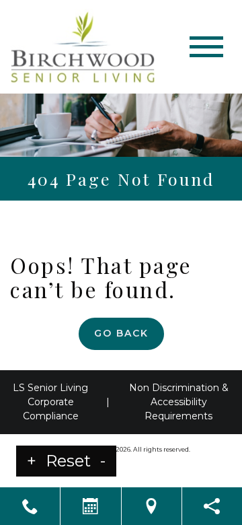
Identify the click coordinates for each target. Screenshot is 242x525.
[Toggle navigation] (206, 46)
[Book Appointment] (90, 506)
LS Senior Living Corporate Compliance (50, 402)
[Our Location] (152, 506)
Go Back (121, 333)
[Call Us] (30, 506)
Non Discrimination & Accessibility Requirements (179, 402)
